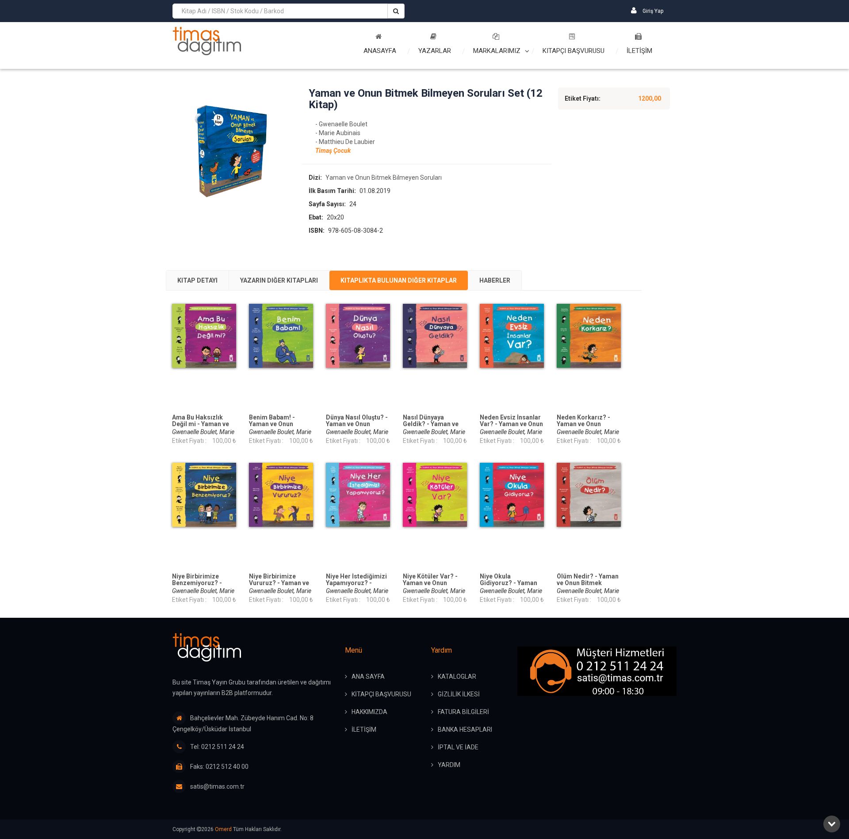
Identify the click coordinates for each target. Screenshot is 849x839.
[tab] (197, 280)
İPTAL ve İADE (458, 747)
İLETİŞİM (639, 51)
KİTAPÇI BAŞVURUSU (381, 694)
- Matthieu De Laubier (345, 141)
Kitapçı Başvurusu (573, 51)
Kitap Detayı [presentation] (197, 280)
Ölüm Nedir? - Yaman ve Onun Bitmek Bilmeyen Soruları (588, 583)
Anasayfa (379, 51)
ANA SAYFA (368, 676)
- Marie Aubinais (337, 132)
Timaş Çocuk (333, 150)
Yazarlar (434, 51)
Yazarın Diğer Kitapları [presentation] (279, 280)
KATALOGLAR (457, 676)
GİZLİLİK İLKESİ (459, 694)
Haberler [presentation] (494, 280)
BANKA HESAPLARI (465, 729)
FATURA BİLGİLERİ (463, 711)
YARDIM (449, 764)
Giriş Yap (652, 11)
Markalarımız (496, 51)
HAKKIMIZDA (369, 711)
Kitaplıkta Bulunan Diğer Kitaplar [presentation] (398, 280)
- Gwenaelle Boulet (341, 124)
